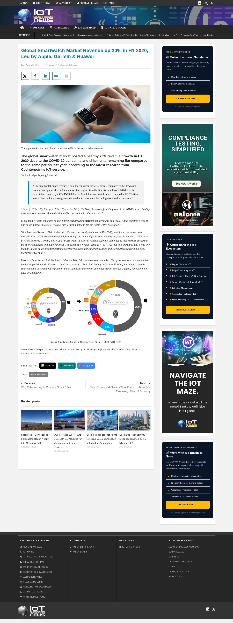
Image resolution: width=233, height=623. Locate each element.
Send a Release (176, 552)
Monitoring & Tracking (35, 567)
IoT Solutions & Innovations (38, 557)
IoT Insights (61, 27)
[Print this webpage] (67, 76)
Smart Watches (38, 374)
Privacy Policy (176, 577)
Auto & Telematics (32, 577)
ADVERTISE (65, 3)
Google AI (88, 365)
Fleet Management (33, 582)
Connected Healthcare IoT (183, 294)
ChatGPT (50, 365)
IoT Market (73, 65)
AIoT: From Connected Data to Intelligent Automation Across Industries (55, 35)
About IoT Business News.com (184, 547)
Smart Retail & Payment (35, 597)
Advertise (174, 557)
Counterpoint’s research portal (35, 353)
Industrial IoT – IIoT (33, 562)
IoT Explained (87, 27)
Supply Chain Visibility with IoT (186, 282)
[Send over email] (56, 76)
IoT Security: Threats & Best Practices (188, 276)
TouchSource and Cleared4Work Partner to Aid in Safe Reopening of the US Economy (120, 387)
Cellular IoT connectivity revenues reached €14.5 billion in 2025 (132, 438)
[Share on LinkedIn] (46, 76)
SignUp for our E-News (181, 562)
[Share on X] (25, 76)
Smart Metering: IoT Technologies (187, 299)
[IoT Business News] (35, 15)
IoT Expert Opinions (83, 547)
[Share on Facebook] (35, 76)
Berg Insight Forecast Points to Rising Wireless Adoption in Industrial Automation (102, 438)
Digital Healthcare (33, 592)
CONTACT (108, 3)
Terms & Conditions (179, 572)
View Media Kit (188, 504)
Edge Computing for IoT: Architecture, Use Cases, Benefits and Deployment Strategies (193, 35)
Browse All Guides (187, 309)
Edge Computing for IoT (182, 270)
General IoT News (32, 547)
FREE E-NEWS (43, 3)
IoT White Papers (115, 27)
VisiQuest (72, 621)
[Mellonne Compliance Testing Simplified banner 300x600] (187, 174)
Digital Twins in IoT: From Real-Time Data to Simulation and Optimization (121, 35)
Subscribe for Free (187, 98)
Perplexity (69, 365)
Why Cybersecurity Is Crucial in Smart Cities (46, 385)
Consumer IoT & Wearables (57, 65)
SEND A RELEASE (89, 3)
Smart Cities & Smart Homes (37, 572)
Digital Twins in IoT (180, 264)
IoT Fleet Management (181, 288)
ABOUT (24, 3)
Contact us (175, 567)
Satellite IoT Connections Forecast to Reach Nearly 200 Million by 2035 (35, 438)
